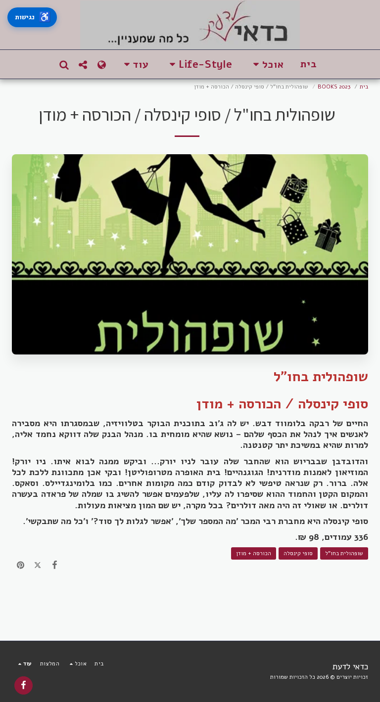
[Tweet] (38, 565)
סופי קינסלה (298, 553)
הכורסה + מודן (253, 553)
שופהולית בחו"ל (344, 553)
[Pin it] (20, 565)
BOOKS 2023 (334, 86)
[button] (266, 64)
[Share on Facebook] (54, 565)
